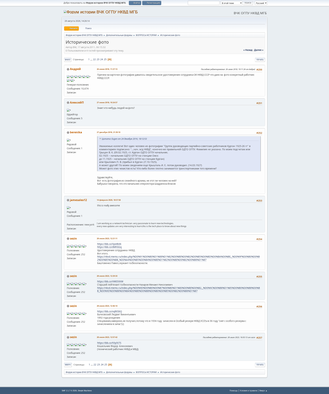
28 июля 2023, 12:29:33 (107, 276)
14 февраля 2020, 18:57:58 (109, 200)
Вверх (68, 364)
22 (94, 59)
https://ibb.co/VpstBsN (109, 244)
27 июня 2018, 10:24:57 (107, 102)
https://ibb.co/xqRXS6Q (109, 311)
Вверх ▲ (263, 390)
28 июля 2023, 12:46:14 (107, 306)
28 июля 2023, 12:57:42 (107, 337)
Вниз (67, 59)
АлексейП (77, 102)
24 (101, 59)
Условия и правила (248, 390)
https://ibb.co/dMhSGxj (109, 247)
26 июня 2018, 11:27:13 (107, 69)
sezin (73, 238)
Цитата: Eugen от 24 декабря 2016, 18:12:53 (124, 138)
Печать (260, 59)
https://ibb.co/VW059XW (110, 281)
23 (98, 59)
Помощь (233, 390)
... (91, 59)
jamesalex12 (78, 200)
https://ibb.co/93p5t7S (109, 342)
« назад (247, 49)
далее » (258, 49)
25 (105, 59)
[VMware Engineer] (68, 220)
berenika (76, 132)
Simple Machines (85, 391)
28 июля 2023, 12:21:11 (107, 238)
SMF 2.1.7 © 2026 (69, 391)
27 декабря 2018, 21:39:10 (108, 132)
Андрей (75, 69)
